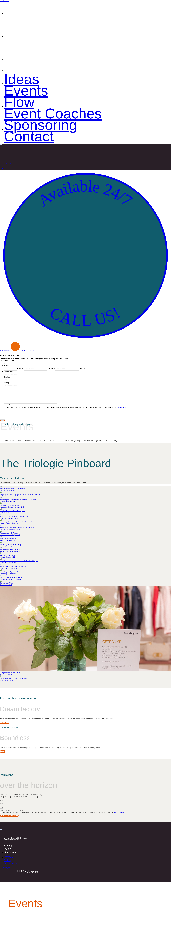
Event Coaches (52, 43)
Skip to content (4, 1)
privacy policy (121, 407)
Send (2, 419)
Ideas (21, 9)
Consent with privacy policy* (11, 810)
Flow (19, 32)
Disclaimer (10, 852)
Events (26, 20)
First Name (51, 368)
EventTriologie (6, 163)
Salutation (20, 368)
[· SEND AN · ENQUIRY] (15, 351)
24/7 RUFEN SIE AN (28, 351)
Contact (28, 66)
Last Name (82, 368)
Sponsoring (40, 55)
